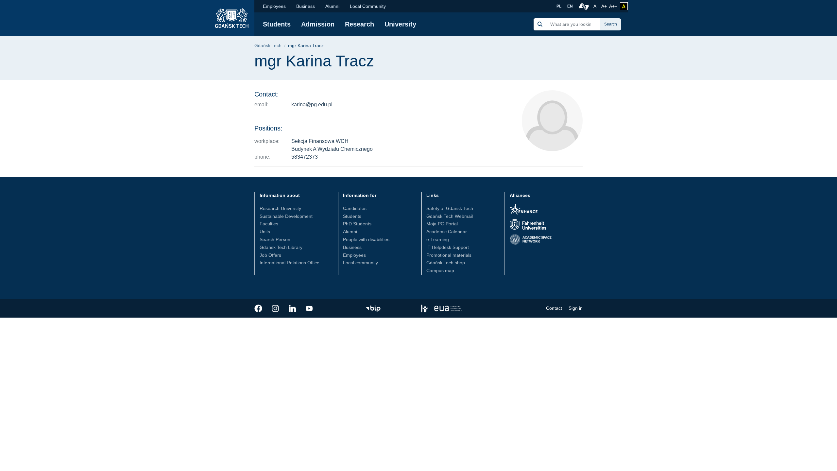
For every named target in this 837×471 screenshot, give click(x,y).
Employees (274, 6)
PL (558, 6)
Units (265, 231)
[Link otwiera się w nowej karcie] (258, 308)
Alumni (332, 6)
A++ (613, 6)
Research (359, 24)
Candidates (355, 208)
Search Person (275, 239)
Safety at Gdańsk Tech (449, 208)
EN (570, 6)
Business (305, 6)
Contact (554, 308)
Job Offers (270, 255)
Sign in (576, 308)
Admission (317, 24)
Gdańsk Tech (268, 45)
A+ (604, 6)
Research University (280, 208)
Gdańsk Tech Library (281, 247)
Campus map (440, 270)
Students (277, 24)
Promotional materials (448, 255)
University (400, 24)
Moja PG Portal (442, 223)
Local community (360, 262)
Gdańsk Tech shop (445, 262)
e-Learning (437, 239)
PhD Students (357, 223)
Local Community (368, 6)
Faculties (269, 223)
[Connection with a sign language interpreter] (583, 6)
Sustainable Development (286, 216)
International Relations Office (289, 262)
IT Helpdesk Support (447, 247)
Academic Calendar (446, 231)
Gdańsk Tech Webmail (449, 216)
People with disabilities (366, 239)
